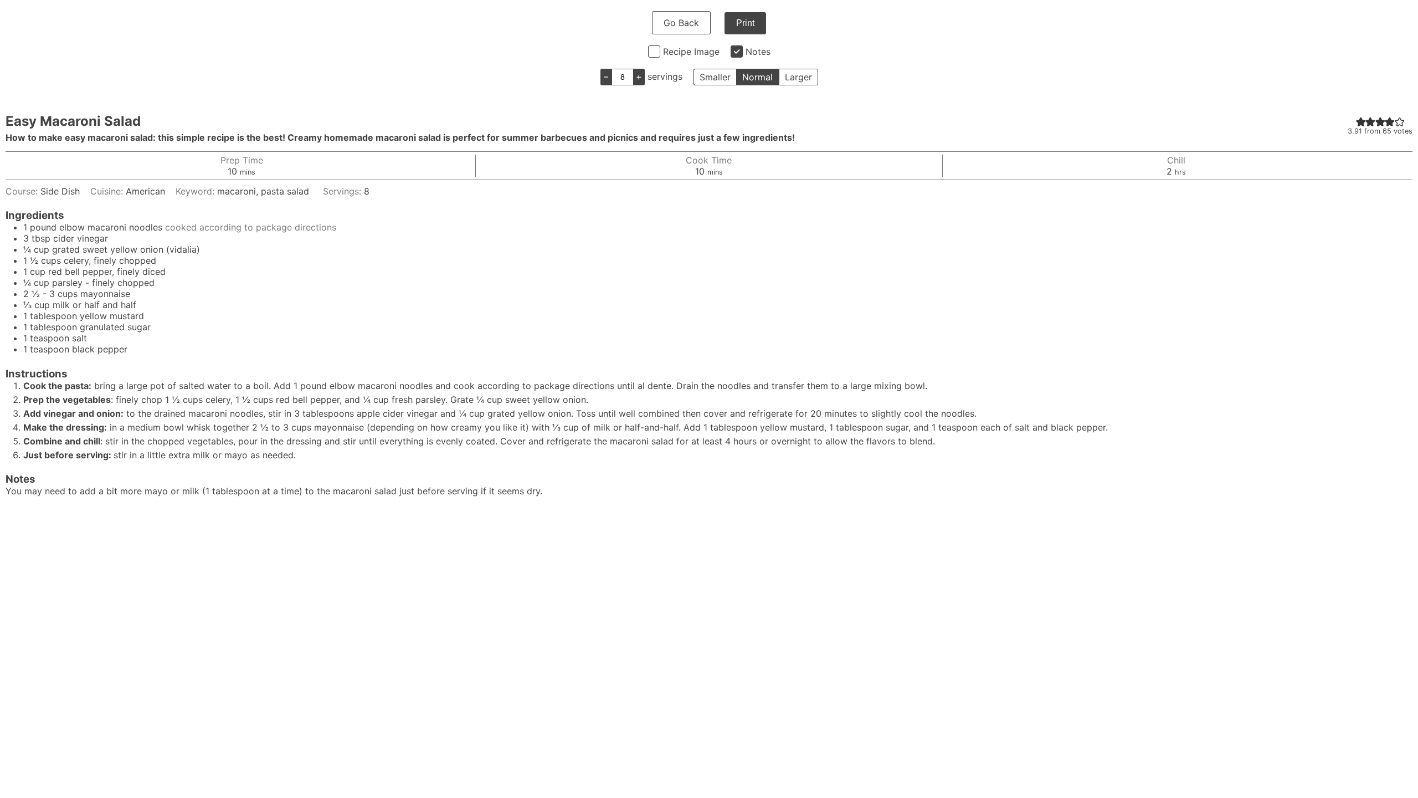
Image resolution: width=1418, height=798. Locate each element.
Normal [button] (757, 77)
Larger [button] (798, 77)
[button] (1361, 121)
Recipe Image (691, 51)
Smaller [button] (715, 77)
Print (745, 23)
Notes (758, 51)
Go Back (681, 22)
